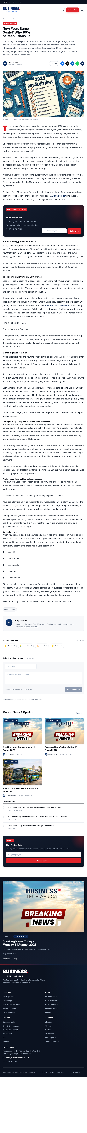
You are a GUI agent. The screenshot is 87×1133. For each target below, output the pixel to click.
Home (5, 19)
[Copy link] (82, 63)
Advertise (60, 1072)
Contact (48, 1030)
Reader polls (7, 1034)
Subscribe (72, 10)
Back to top (77, 1072)
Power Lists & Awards (10, 1030)
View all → (80, 713)
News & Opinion (14, 19)
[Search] (63, 10)
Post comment (73, 689)
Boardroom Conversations (57, 305)
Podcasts (48, 1012)
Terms (52, 1072)
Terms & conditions (52, 1041)
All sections (49, 1034)
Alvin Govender (58, 196)
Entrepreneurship (51, 1004)
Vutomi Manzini (11, 795)
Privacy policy (50, 1037)
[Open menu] (82, 10)
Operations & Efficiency (11, 1004)
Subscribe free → (44, 861)
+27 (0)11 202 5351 (10, 1061)
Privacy (44, 1072)
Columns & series (9, 1022)
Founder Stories (51, 997)
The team (48, 1026)
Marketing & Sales (9, 1008)
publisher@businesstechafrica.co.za (16, 1058)
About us (48, 1022)
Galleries (6, 1041)
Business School (51, 1008)
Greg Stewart (13, 62)
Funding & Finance (9, 997)
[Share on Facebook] (62, 63)
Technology (7, 1001)
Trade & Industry (9, 1012)
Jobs (4, 1037)
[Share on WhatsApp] (77, 63)
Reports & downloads (11, 1026)
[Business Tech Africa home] (11, 9)
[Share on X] (67, 63)
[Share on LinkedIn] (72, 63)
